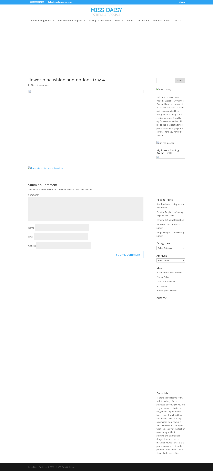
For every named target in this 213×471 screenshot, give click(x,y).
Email (30, 236)
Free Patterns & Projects (70, 21)
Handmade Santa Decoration (170, 220)
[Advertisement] (106, 47)
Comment (33, 194)
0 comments (43, 85)
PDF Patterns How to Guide (169, 272)
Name (31, 227)
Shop (117, 21)
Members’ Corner (161, 21)
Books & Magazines (41, 21)
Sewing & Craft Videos (100, 21)
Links (176, 21)
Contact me (143, 21)
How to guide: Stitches (167, 290)
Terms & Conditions (165, 281)
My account (162, 286)
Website (32, 245)
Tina (33, 85)
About (130, 21)
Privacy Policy (162, 277)
